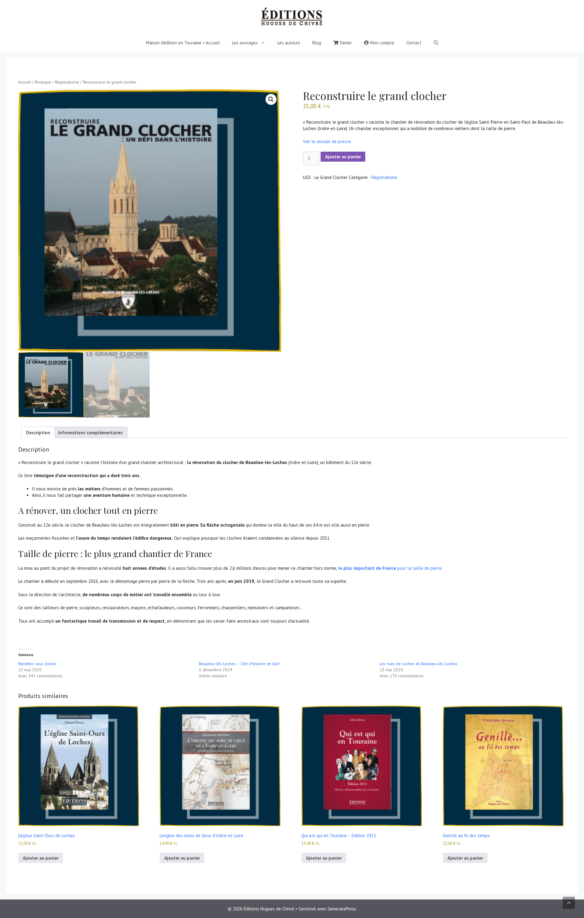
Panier (346, 43)
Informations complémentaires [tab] (90, 432)
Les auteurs (288, 43)
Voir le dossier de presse (327, 141)
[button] (271, 99)
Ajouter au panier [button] (40, 858)
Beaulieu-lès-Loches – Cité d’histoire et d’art (239, 663)
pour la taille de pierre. (390, 568)
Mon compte (382, 43)
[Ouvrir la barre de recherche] (436, 43)
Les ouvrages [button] (245, 43)
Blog (316, 43)
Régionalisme (67, 82)
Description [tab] (38, 432)
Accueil (24, 82)
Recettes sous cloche (37, 663)
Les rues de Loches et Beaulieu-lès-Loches (418, 663)
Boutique (43, 82)
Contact (414, 43)
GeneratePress (342, 909)
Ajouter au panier (343, 157)
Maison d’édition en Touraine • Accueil (183, 43)
